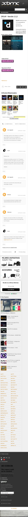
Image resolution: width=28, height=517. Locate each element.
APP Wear (14, 376)
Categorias (5, 12)
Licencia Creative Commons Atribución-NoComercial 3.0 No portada (6, 487)
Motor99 (14, 415)
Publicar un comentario (10, 247)
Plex (3, 419)
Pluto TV (4, 421)
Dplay (3, 18)
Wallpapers (4, 445)
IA (12, 404)
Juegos (13, 406)
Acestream (4, 378)
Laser (8, 150)
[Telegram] (2, 460)
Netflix (3, 417)
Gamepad (4, 402)
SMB (13, 426)
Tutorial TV (14, 439)
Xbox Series (4, 447)
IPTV (3, 406)
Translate (11, 494)
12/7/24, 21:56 (20, 212)
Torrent (3, 436)
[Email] (7, 458)
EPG (3, 397)
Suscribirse (11, 289)
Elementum (14, 397)
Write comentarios (20, 123)
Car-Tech (14, 393)
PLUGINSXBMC (14, 508)
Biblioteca (4, 393)
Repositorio (14, 423)
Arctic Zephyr (5, 389)
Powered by (7, 293)
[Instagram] (9, 458)
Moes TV (4, 415)
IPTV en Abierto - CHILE (12, 347)
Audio (3, 391)
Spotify (13, 430)
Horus (3, 404)
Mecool (13, 410)
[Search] (26, 9)
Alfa (3, 380)
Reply (4, 144)
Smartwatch (4, 430)
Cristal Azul (4, 395)
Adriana (9, 194)
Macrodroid (4, 410)
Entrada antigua (22, 251)
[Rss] (2, 458)
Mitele (13, 413)
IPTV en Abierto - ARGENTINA (14, 335)
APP (13, 374)
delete (24, 130)
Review (3, 426)
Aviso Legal (4, 496)
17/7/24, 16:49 (20, 231)
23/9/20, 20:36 (20, 177)
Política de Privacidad (7, 500)
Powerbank (4, 423)
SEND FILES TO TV (8, 239)
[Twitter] (4, 458)
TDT (3, 432)
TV (12, 432)
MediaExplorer (5, 413)
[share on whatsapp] (25, 87)
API (2, 374)
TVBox (3, 434)
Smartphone (14, 428)
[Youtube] (4, 460)
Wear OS (14, 445)
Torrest (13, 436)
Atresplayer (14, 389)
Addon (6, 86)
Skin (3, 428)
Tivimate (14, 434)
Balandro (14, 391)
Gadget (13, 400)
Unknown (9, 212)
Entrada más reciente (7, 251)
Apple (13, 387)
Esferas (3, 400)
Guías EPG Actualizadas (12, 328)
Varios (3, 443)
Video (13, 443)
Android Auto (5, 384)
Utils (13, 441)
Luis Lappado (10, 130)
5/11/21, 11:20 (20, 195)
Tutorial (3, 439)
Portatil (13, 421)
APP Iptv (4, 376)
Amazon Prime (5, 382)
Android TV (14, 384)
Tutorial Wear (5, 441)
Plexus (13, 419)
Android (13, 382)
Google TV (14, 402)
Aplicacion (4, 387)
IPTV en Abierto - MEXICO (8, 313)
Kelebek (13, 408)
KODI (3, 408)
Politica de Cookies (6, 503)
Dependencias (15, 395)
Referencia (4, 80)
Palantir (13, 417)
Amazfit (13, 380)
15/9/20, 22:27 (20, 130)
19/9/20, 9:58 (20, 151)
